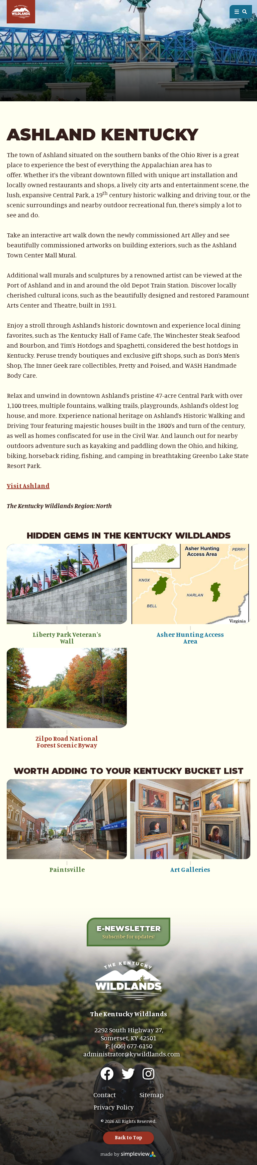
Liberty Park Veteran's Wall (66, 637)
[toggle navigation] (241, 11)
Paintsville (67, 869)
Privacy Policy (113, 1107)
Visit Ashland (28, 485)
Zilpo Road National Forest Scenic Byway (66, 741)
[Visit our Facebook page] (107, 1074)
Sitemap (152, 1094)
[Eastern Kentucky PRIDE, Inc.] (21, 11)
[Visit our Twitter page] (128, 1074)
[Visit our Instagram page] (148, 1074)
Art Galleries (190, 869)
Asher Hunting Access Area (190, 637)
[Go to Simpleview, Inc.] (128, 1153)
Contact (104, 1094)
